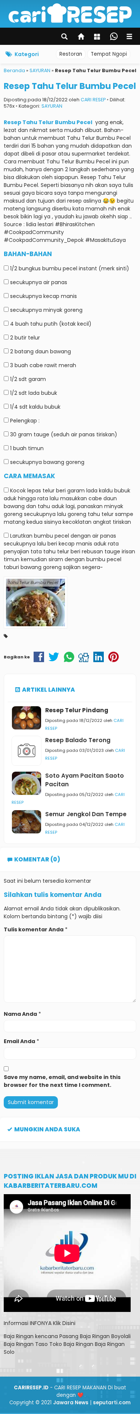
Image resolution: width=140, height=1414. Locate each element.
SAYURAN (51, 106)
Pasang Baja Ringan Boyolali (95, 1336)
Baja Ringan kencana (31, 1336)
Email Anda (19, 1041)
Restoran (70, 54)
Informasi (16, 1323)
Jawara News (70, 1402)
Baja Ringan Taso (26, 1344)
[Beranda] (81, 37)
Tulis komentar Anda (33, 929)
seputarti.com (112, 1402)
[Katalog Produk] (97, 37)
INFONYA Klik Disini (52, 1323)
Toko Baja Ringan (71, 1344)
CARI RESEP (93, 99)
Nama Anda (20, 1014)
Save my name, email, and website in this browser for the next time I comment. (62, 1081)
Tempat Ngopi (109, 54)
